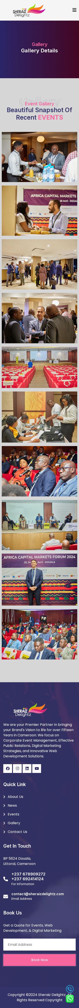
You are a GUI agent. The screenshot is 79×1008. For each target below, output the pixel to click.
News (12, 805)
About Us (15, 796)
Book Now (39, 959)
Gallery (14, 823)
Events (13, 814)
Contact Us (17, 831)
